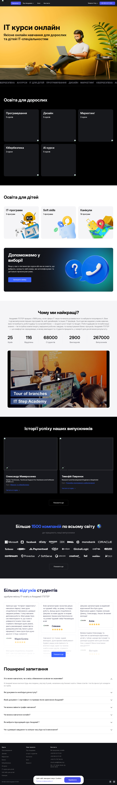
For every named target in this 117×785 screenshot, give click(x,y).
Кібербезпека (95, 82)
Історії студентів (31, 753)
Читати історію (12, 490)
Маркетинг (78, 82)
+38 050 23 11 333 (55, 753)
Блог (38, 3)
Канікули (4, 775)
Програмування (47, 82)
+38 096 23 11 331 (55, 756)
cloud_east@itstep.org (57, 762)
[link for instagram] (114, 782)
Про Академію (30, 750)
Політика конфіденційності (44, 781)
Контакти (47, 3)
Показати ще (58, 503)
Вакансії (28, 763)
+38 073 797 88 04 (56, 759)
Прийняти (72, 780)
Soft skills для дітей (8, 772)
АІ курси (12, 82)
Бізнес (4, 760)
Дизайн (64, 82)
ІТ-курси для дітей (8, 769)
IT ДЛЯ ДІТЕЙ (27, 82)
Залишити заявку (19, 280)
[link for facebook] (110, 782)
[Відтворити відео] (58, 379)
